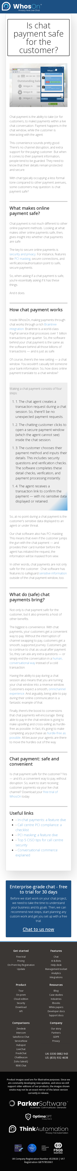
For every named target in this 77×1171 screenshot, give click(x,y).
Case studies (56, 994)
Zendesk (21, 1028)
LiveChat (20, 1049)
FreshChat (21, 1053)
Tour (21, 990)
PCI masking (22, 259)
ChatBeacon (21, 1057)
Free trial (21, 956)
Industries (56, 999)
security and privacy (23, 254)
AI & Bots (56, 960)
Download (21, 1007)
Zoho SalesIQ (21, 1061)
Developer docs (56, 1011)
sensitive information (53, 573)
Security (21, 1003)
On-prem (21, 994)
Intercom (21, 1032)
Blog (56, 990)
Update (21, 969)
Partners (56, 1032)
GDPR (56, 1036)
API (21, 1011)
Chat (56, 956)
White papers (56, 1007)
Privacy (56, 1041)
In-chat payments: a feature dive (42, 820)
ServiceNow (21, 1041)
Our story (56, 1028)
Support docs (56, 1015)
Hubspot (21, 1045)
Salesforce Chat (21, 1036)
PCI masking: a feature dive (38, 835)
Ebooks (56, 1003)
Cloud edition (21, 999)
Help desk (56, 965)
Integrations (56, 977)
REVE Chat (21, 1065)
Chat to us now (38, 929)
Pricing (20, 960)
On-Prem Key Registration (21, 965)
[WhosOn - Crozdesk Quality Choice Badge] (32, 1149)
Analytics (56, 973)
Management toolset (56, 969)
